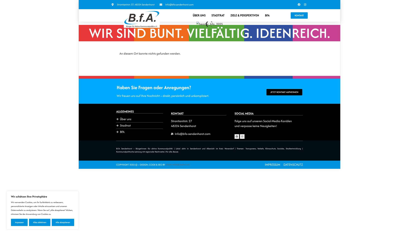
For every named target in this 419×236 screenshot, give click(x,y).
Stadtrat (218, 15)
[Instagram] (305, 4)
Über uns (199, 15)
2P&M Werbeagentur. (178, 164)
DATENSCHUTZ (293, 164)
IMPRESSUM (272, 164)
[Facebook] (299, 4)
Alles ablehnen (39, 222)
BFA (267, 15)
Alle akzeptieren (63, 222)
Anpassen (19, 222)
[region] (43, 210)
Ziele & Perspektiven (244, 15)
